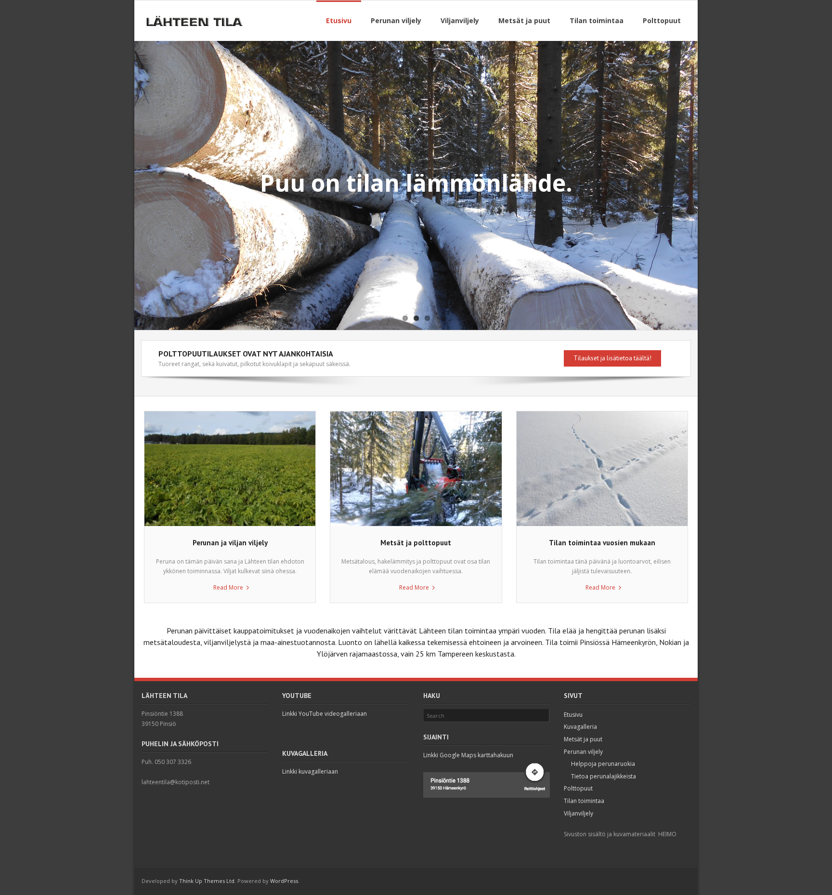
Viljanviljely (578, 813)
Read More (228, 587)
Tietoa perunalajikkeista (603, 776)
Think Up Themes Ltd (206, 880)
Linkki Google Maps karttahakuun (468, 755)
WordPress (284, 880)
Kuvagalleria (580, 727)
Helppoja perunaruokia (603, 764)
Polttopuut (578, 788)
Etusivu (573, 715)
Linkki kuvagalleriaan (310, 771)
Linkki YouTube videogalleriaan (324, 714)
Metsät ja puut (583, 739)
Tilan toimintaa (584, 801)
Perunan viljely (583, 752)
